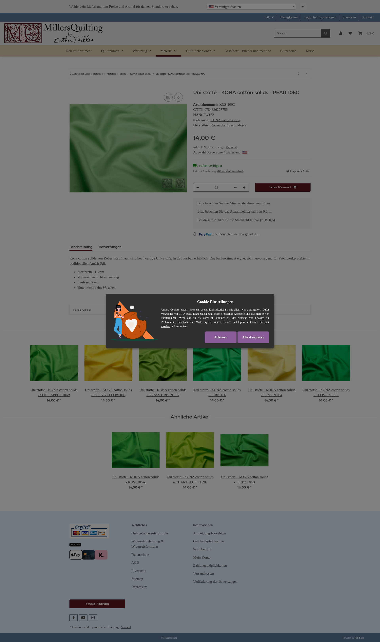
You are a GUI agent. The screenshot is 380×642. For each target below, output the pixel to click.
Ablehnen (220, 337)
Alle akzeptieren (253, 337)
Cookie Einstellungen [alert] (215, 301)
